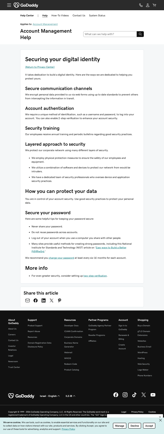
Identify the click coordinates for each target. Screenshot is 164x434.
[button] (160, 417)
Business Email (144, 347)
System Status (97, 15)
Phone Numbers (145, 375)
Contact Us (79, 15)
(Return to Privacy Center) (40, 67)
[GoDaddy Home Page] (21, 396)
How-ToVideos (60, 15)
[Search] (140, 34)
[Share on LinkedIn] (44, 300)
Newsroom (13, 361)
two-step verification (95, 275)
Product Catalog (71, 370)
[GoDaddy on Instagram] (125, 396)
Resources (32, 337)
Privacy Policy (137, 412)
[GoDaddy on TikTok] (134, 396)
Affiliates (92, 341)
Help (45, 15)
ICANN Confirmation (73, 331)
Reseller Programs (96, 335)
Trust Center (14, 367)
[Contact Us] (141, 5)
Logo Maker (143, 370)
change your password (61, 257)
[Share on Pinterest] (60, 300)
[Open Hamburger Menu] (8, 5)
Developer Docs (71, 325)
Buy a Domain (144, 325)
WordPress (143, 352)
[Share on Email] (28, 300)
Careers (12, 334)
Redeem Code (70, 364)
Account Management (45, 24)
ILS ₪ (69, 396)
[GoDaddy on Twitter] (144, 396)
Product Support (35, 325)
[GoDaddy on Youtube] (153, 396)
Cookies (152, 412)
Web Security (144, 364)
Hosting (141, 358)
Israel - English (48, 396)
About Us (12, 329)
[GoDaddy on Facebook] (116, 396)
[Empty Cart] (154, 5)
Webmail (68, 352)
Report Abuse (34, 331)
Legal (10, 356)
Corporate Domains (73, 337)
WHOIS (67, 358)
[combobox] (110, 34)
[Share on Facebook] (36, 300)
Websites (142, 341)
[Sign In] (148, 5)
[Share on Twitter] (52, 300)
